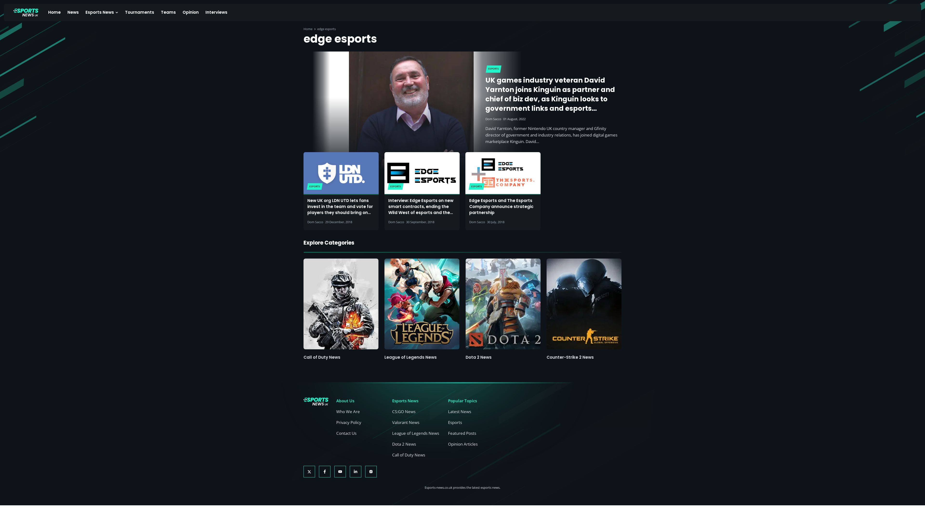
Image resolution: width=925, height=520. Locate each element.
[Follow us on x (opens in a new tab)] (309, 471)
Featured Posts (462, 433)
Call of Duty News (322, 357)
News (73, 12)
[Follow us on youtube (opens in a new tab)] (340, 471)
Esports (455, 422)
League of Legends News (410, 357)
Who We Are (348, 411)
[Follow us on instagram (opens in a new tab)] (371, 471)
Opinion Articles (463, 444)
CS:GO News (404, 411)
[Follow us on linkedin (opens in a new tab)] (355, 471)
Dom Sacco (493, 119)
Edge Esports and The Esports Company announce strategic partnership (501, 206)
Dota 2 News (479, 357)
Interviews (216, 12)
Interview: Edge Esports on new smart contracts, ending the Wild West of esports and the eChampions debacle (420, 207)
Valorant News (405, 422)
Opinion (191, 12)
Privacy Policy (348, 422)
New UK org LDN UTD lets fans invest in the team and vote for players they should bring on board (340, 207)
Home (54, 12)
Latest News (459, 411)
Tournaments (139, 12)
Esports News (100, 12)
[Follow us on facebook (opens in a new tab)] (324, 471)
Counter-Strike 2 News (570, 357)
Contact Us (346, 433)
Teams (168, 12)
